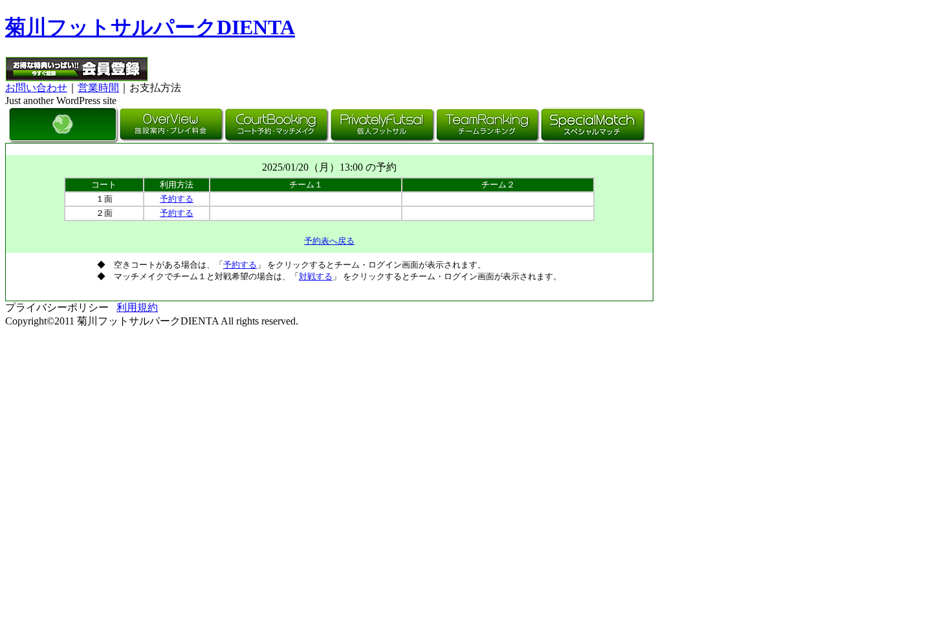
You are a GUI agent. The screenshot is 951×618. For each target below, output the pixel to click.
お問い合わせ (36, 87)
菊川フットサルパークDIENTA (150, 27)
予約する (176, 199)
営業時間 (98, 87)
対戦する (316, 276)
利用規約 (137, 307)
